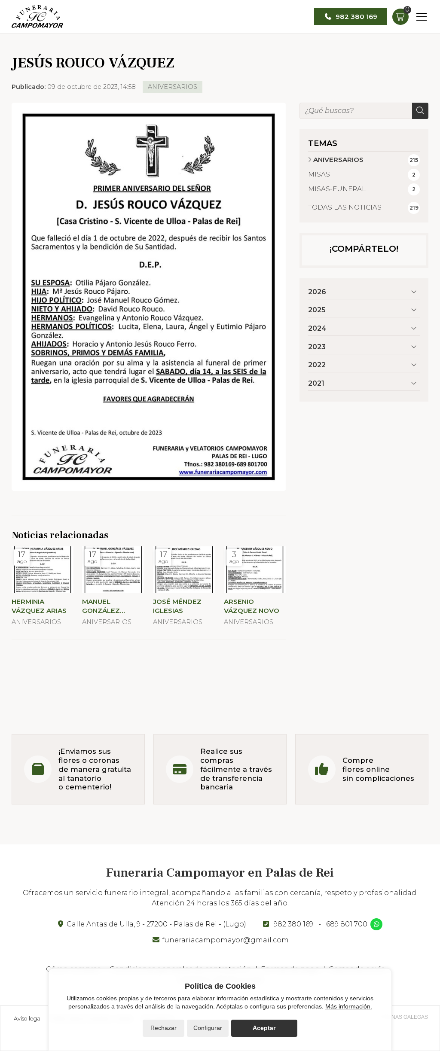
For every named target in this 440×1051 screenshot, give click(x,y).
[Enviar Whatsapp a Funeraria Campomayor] (376, 924)
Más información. (348, 1006)
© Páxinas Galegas (401, 1017)
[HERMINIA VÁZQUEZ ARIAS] (43, 569)
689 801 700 (346, 924)
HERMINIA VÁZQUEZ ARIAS (39, 606)
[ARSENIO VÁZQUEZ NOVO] (255, 569)
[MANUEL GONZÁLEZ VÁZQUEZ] (113, 569)
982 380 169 (293, 924)
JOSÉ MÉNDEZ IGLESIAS (177, 606)
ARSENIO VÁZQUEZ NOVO (251, 606)
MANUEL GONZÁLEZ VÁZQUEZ (101, 606)
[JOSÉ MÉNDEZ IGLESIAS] (184, 569)
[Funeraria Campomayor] (37, 16)
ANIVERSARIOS (172, 87)
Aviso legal (28, 1018)
